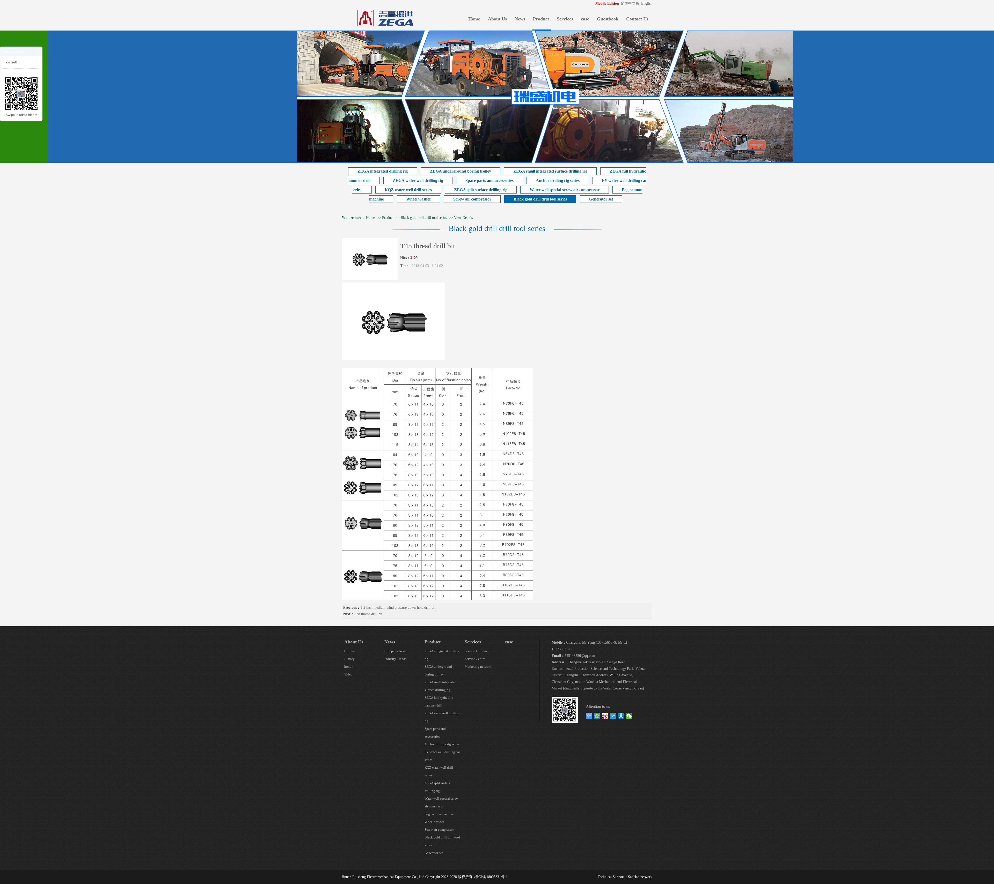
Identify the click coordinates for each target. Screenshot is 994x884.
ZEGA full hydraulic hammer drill (439, 701)
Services (565, 18)
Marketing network (478, 666)
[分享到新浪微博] (605, 716)
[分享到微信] (629, 716)
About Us (497, 18)
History (349, 659)
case (585, 18)
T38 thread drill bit (368, 614)
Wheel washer (418, 199)
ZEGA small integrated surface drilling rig (550, 171)
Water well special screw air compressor (565, 190)
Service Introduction (479, 651)
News (520, 18)
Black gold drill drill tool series (540, 199)
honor (348, 666)
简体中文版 (630, 3)
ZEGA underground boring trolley (460, 171)
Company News (395, 651)
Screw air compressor (472, 199)
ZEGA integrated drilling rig (382, 171)
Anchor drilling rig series (558, 180)
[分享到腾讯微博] (613, 716)
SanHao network (640, 877)
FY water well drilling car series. (442, 756)
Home (474, 18)
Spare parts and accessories (489, 180)
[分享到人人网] (621, 716)
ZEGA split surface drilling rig (480, 190)
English (646, 3)
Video (348, 674)
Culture (349, 651)
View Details (463, 218)
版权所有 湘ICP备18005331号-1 (483, 877)
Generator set (601, 199)
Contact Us (637, 18)
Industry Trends (395, 659)
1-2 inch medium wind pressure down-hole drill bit (397, 608)
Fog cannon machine (439, 814)
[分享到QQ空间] (597, 716)
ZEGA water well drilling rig (418, 180)
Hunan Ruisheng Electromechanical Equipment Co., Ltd (383, 877)
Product (541, 18)
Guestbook (607, 18)
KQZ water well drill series (408, 190)
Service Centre (475, 659)
